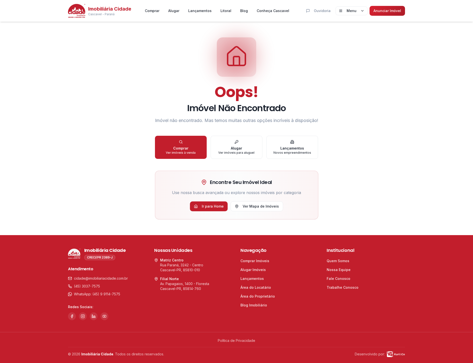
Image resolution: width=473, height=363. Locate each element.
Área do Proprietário (257, 296)
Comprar (152, 11)
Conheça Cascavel (273, 11)
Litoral (225, 11)
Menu (351, 11)
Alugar (173, 11)
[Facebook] (72, 316)
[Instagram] (83, 316)
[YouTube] (104, 316)
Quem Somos (338, 261)
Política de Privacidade (236, 340)
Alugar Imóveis (253, 270)
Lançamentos (200, 11)
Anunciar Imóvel (387, 11)
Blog (244, 11)
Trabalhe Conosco (342, 287)
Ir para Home (213, 206)
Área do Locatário (255, 287)
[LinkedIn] (94, 316)
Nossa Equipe (339, 270)
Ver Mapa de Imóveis (261, 206)
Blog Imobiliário (253, 305)
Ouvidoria (322, 11)
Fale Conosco (338, 278)
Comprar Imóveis (254, 261)
